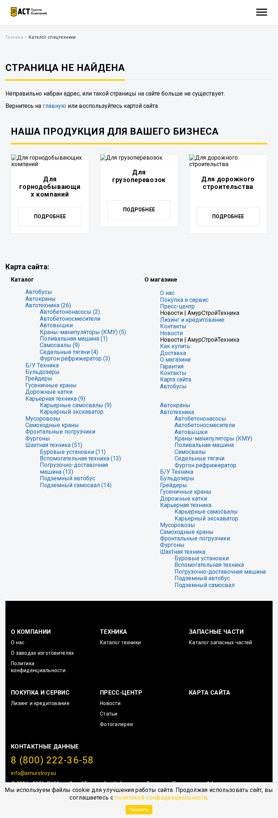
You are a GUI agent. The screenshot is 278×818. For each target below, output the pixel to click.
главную (54, 105)
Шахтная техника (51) (53, 445)
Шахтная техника (182, 551)
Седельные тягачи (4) (69, 352)
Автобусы (38, 291)
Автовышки (56, 325)
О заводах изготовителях (42, 653)
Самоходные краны (52, 425)
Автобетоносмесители (70, 318)
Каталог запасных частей (220, 642)
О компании (31, 631)
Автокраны (40, 298)
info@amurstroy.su (33, 773)
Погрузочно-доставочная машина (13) (74, 468)
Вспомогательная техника (209, 564)
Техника (113, 631)
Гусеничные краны (51, 385)
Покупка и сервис (184, 299)
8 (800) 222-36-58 (52, 760)
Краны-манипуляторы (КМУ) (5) (83, 332)
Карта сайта (175, 379)
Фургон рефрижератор (205, 465)
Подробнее (50, 216)
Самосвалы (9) (60, 345)
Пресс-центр (177, 306)
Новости (171, 333)
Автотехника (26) (48, 305)
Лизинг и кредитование (192, 319)
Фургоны (37, 438)
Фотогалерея (116, 724)
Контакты (173, 326)
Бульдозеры (42, 371)
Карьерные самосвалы (206, 511)
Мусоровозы (42, 418)
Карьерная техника (185, 505)
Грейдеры (38, 378)
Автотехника (177, 412)
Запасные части (216, 631)
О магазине (175, 359)
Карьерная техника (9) (55, 398)
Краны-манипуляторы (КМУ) (213, 438)
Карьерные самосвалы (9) (75, 405)
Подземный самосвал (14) (75, 485)
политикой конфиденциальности (161, 797)
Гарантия (172, 366)
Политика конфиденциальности (38, 667)
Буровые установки (201, 558)
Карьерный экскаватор (72, 411)
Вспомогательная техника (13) (80, 458)
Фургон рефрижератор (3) (75, 358)
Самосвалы (190, 451)
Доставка (173, 353)
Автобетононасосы (200, 418)
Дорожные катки (48, 391)
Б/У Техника (42, 365)
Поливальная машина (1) (74, 338)
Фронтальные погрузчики (60, 431)
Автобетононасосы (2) (70, 311)
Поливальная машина (204, 445)
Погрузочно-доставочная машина (220, 571)
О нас (167, 293)
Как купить (175, 346)
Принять (139, 809)
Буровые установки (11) (73, 451)
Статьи (109, 714)
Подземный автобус (67, 478)
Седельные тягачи (199, 458)
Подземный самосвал (204, 585)
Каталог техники (120, 642)
